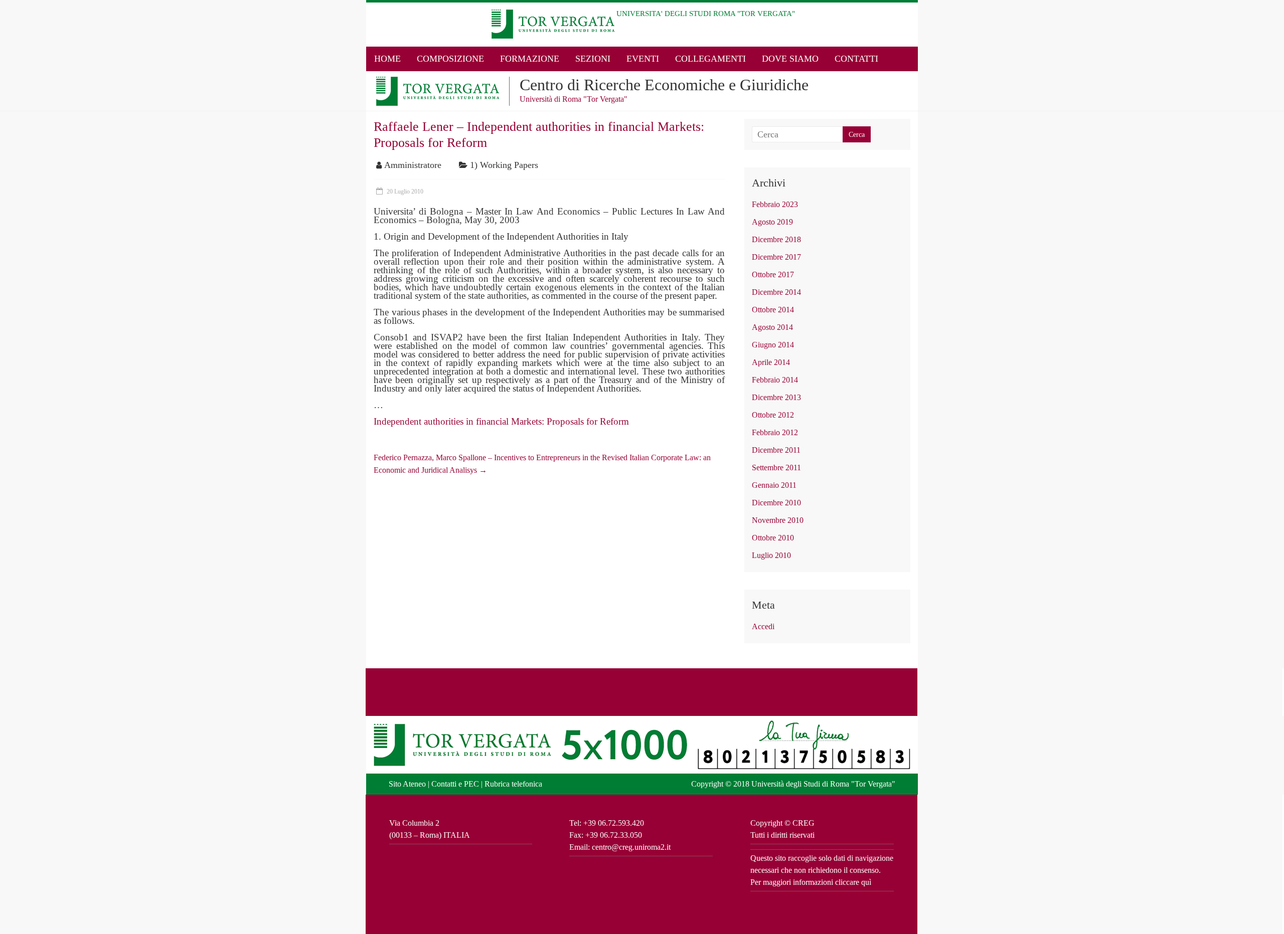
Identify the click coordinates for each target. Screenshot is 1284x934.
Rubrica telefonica (513, 784)
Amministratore (412, 165)
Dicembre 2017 (776, 257)
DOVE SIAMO (790, 59)
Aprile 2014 (771, 362)
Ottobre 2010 (773, 537)
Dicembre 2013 (776, 397)
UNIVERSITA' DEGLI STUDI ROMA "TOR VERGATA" (705, 14)
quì (866, 882)
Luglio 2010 (771, 555)
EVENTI (642, 59)
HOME (387, 59)
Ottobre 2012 (773, 415)
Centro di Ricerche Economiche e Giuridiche (664, 85)
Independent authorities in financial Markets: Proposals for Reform (501, 421)
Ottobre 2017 (773, 274)
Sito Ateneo (407, 784)
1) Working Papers (504, 165)
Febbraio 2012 (775, 432)
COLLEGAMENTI (710, 59)
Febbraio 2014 (775, 380)
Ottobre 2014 (773, 309)
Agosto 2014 (772, 327)
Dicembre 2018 (776, 239)
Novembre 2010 (778, 520)
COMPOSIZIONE (450, 59)
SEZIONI (592, 59)
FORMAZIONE (529, 59)
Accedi (763, 626)
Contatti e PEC (455, 784)
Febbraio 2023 (775, 204)
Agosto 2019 (772, 222)
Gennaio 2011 (774, 485)
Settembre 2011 (776, 467)
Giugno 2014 (773, 344)
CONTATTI (856, 59)
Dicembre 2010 (776, 502)
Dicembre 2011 (776, 450)
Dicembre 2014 (776, 292)
